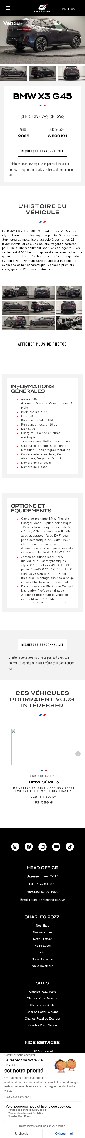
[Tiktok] (70, 847)
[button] (8, 8)
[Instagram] (15, 847)
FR (64, 9)
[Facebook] (29, 847)
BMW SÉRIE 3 (44, 782)
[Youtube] (56, 847)
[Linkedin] (42, 847)
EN (73, 9)
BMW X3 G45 (42, 96)
